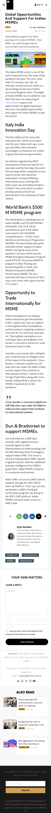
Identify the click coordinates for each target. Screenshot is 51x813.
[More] (45, 516)
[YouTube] (34, 681)
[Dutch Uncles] (10, 5)
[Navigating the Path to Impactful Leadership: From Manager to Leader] (10, 724)
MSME (10, 561)
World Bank (26, 561)
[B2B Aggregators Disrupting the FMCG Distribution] (10, 743)
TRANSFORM (24, 747)
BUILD (8, 27)
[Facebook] (25, 516)
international (12, 102)
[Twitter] (22, 681)
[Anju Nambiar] (11, 536)
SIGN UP (25, 790)
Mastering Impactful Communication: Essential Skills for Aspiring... (30, 703)
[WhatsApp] (19, 516)
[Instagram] (30, 681)
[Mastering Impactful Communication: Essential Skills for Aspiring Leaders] (10, 702)
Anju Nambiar (39, 28)
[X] (39, 516)
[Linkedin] (32, 516)
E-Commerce (30, 555)
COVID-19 (12, 555)
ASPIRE (22, 709)
